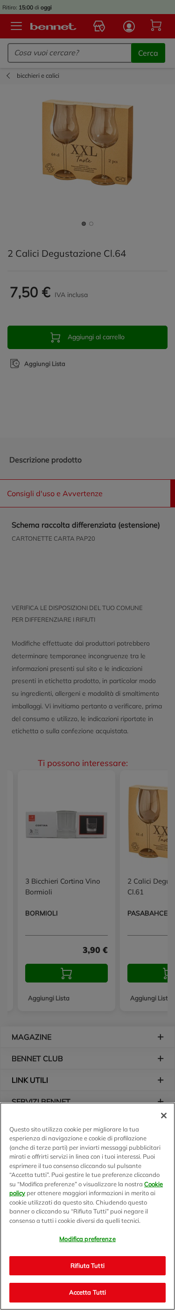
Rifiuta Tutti (87, 1265)
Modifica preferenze (87, 1239)
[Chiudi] (164, 1115)
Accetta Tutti (87, 1292)
